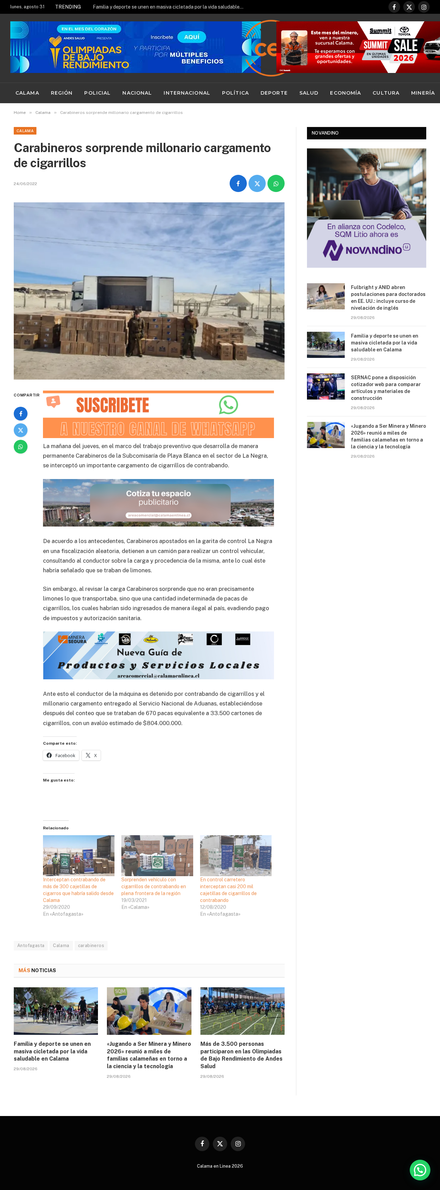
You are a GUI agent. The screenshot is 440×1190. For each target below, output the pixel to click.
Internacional (187, 93)
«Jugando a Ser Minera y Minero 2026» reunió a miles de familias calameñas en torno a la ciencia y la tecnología (149, 1055)
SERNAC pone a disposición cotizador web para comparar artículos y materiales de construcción (386, 388)
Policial (97, 93)
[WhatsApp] (21, 447)
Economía (345, 93)
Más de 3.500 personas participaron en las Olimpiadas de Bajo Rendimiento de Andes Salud (241, 1055)
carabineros (91, 945)
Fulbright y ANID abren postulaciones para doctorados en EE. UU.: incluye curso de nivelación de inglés (388, 298)
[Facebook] (21, 414)
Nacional (137, 93)
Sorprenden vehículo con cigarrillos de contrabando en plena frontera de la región (153, 886)
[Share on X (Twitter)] (257, 183)
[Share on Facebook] (238, 183)
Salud (309, 93)
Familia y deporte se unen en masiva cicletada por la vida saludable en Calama (170, 7)
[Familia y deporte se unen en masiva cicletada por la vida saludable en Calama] (56, 1011)
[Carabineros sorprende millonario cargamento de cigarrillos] (149, 291)
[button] (420, 1170)
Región (62, 93)
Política (235, 93)
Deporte (274, 93)
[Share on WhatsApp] (276, 183)
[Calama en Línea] (271, 48)
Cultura (386, 93)
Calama (27, 93)
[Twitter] (21, 430)
